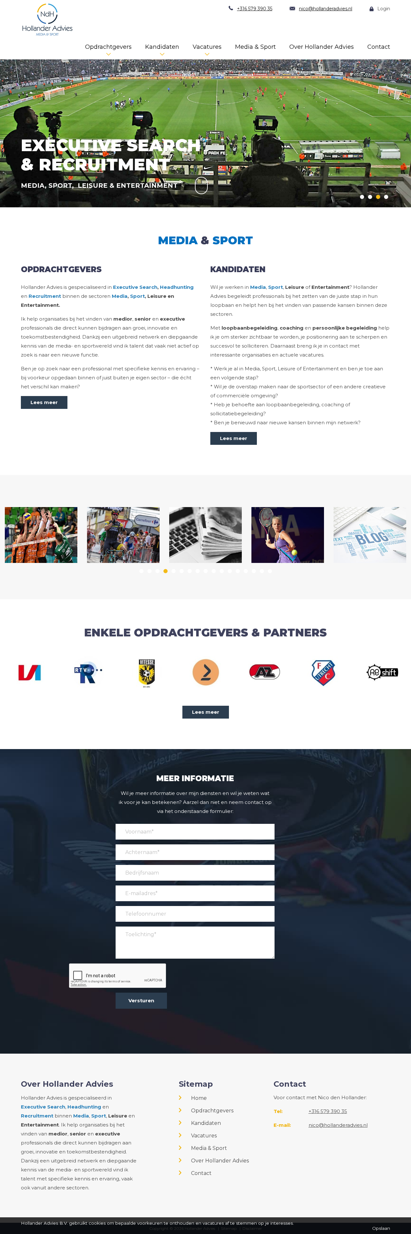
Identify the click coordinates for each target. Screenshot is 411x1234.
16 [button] (262, 571)
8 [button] (198, 571)
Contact (378, 46)
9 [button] (206, 571)
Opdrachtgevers (108, 46)
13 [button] (238, 571)
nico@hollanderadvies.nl (325, 9)
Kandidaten (162, 46)
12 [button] (230, 571)
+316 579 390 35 (254, 9)
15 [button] (254, 571)
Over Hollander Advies (321, 46)
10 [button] (214, 571)
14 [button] (246, 571)
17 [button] (270, 571)
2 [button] (370, 196)
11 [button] (222, 571)
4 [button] (386, 196)
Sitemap (196, 1084)
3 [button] (378, 196)
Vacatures (207, 46)
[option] (205, 122)
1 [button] (362, 196)
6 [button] (182, 571)
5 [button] (174, 571)
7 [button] (190, 571)
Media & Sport (255, 46)
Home (199, 1098)
